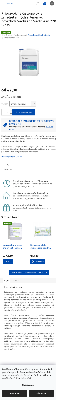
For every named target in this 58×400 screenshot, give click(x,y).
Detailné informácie (10, 156)
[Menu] (52, 3)
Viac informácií (24, 378)
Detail (8, 261)
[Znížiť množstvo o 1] (11, 113)
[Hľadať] (37, 3)
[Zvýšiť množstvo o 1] (11, 110)
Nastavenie (28, 384)
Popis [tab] (6, 280)
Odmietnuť (14, 393)
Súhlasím (41, 393)
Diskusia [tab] (15, 280)
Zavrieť (19, 164)
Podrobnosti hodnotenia (39, 35)
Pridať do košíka (25, 112)
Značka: (11, 37)
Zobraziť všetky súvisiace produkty (29, 272)
